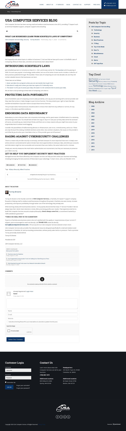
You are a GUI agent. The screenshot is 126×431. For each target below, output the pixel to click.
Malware (105, 81)
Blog (68, 4)
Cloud (96, 57)
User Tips (100, 79)
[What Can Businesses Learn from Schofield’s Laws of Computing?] (12, 49)
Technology (98, 30)
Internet (101, 88)
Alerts (96, 60)
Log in (9, 387)
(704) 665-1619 (111, 3)
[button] (77, 31)
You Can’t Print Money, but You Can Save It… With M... (41, 179)
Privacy (109, 81)
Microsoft (108, 79)
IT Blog (96, 43)
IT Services (60, 4)
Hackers (104, 79)
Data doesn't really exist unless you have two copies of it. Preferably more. (30, 85)
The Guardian (59, 70)
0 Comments (62, 39)
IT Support (105, 88)
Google (109, 88)
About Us (49, 4)
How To (96, 50)
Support (87, 4)
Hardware (105, 83)
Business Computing (94, 88)
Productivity (114, 81)
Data (11, 169)
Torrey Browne (35, 39)
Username (8, 367)
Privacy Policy (41, 424)
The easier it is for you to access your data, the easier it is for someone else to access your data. (36, 88)
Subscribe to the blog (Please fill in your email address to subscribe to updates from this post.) (33, 321)
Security (26, 39)
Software (105, 86)
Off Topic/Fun (98, 63)
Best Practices (25, 169)
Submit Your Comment (15, 339)
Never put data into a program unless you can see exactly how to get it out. (30, 83)
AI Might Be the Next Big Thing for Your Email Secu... (43, 174)
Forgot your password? (23, 388)
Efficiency (101, 81)
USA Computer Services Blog (14, 39)
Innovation (100, 83)
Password (8, 375)
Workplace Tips (95, 83)
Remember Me (11, 382)
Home (42, 4)
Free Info (96, 4)
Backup (114, 86)
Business (97, 37)
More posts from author (12, 251)
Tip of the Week (99, 47)
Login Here (29, 291)
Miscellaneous (98, 53)
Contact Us (77, 4)
